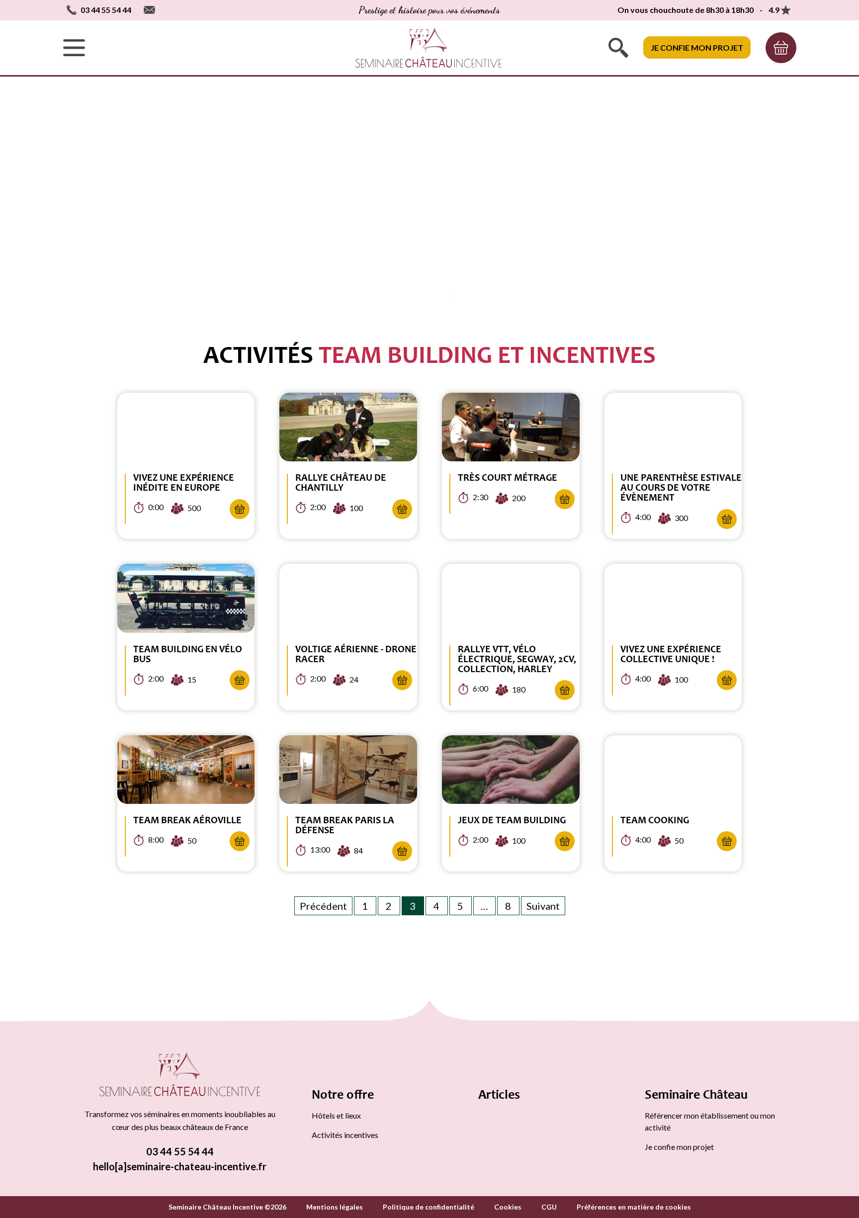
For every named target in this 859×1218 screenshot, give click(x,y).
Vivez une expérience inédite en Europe (183, 484)
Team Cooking (654, 821)
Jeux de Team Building (512, 821)
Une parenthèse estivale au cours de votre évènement (681, 489)
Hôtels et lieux (336, 1115)
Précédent (323, 906)
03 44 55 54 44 (180, 1151)
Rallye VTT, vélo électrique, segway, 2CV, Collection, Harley (517, 660)
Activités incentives (345, 1134)
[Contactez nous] (149, 10)
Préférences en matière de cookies (634, 1207)
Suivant (543, 906)
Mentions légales (334, 1207)
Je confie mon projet (697, 47)
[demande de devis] (781, 47)
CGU (549, 1207)
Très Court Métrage (507, 479)
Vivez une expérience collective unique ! (670, 655)
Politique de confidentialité (428, 1207)
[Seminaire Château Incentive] (179, 1076)
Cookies (507, 1207)
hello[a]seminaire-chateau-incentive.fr (179, 1166)
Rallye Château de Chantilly (340, 484)
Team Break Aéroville (187, 821)
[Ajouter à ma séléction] (240, 509)
